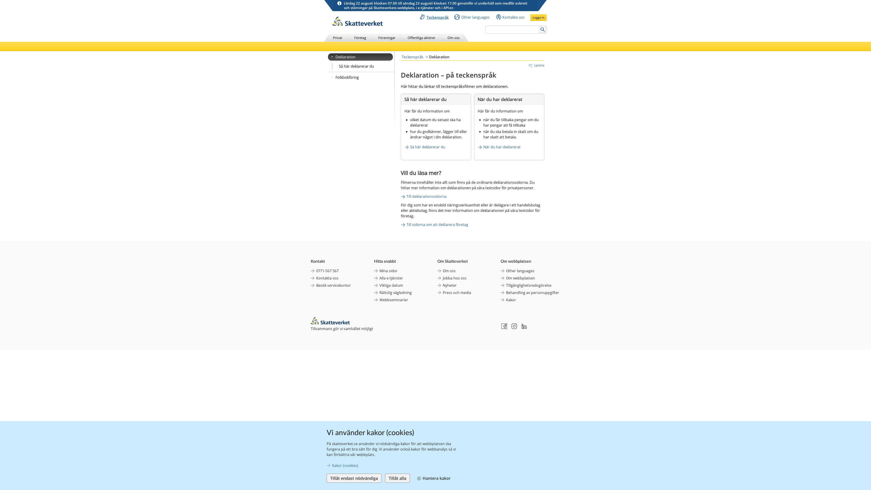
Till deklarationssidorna (426, 196)
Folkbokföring (347, 77)
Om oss (454, 37)
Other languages (475, 17)
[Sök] (542, 29)
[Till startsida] (357, 24)
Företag (360, 37)
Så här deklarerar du (356, 66)
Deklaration (345, 56)
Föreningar (386, 37)
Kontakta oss (513, 17)
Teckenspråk (438, 17)
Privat (337, 37)
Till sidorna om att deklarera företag (437, 224)
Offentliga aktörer (421, 37)
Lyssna (539, 65)
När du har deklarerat (502, 147)
